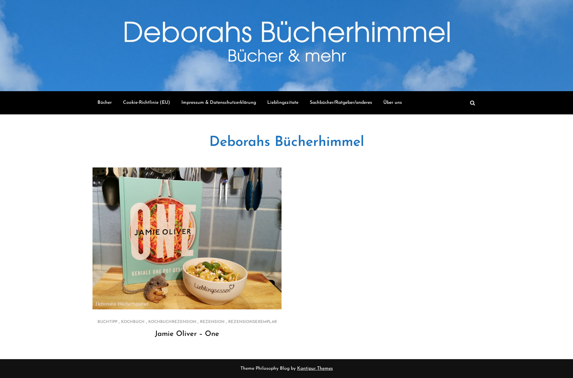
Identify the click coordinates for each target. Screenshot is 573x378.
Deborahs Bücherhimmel (286, 142)
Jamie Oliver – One (187, 334)
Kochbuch (133, 322)
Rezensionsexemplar (252, 322)
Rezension (212, 322)
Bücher (104, 102)
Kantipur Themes (315, 368)
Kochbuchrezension (172, 322)
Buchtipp (107, 322)
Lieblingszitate (282, 102)
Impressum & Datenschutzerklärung (218, 102)
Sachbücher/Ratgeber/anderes (341, 102)
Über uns (392, 102)
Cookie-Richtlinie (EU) (146, 102)
